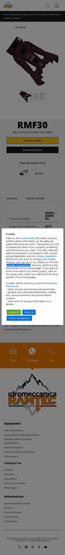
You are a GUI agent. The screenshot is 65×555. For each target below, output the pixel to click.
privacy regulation (46, 256)
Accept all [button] (14, 312)
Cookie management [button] (19, 318)
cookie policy (28, 238)
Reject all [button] (29, 312)
